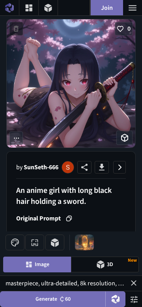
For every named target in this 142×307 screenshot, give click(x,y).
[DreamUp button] (115, 299)
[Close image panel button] (119, 167)
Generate (53, 299)
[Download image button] (102, 167)
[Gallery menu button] (28, 7)
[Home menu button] (9, 7)
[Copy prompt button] (69, 218)
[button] (133, 283)
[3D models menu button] (48, 7)
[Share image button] (84, 167)
